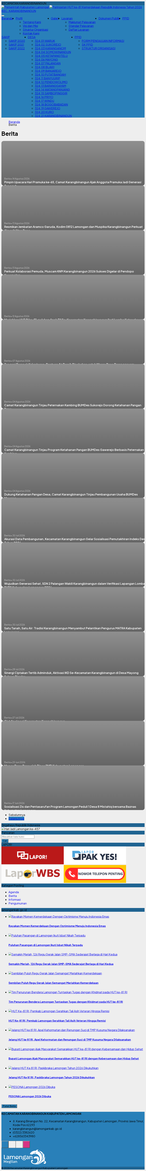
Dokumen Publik (108, 18)
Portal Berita (9, 1106)
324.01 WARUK (45, 41)
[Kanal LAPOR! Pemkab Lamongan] (12, 1146)
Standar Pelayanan (81, 26)
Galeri (55, 18)
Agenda (14, 892)
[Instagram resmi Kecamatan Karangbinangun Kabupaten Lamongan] (26, 1146)
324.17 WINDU (44, 101)
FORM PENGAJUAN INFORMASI (103, 41)
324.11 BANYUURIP (47, 78)
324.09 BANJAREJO (48, 71)
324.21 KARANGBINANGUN (53, 116)
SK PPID (87, 44)
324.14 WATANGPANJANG (52, 89)
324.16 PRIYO (44, 97)
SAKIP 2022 (17, 48)
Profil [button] (19, 18)
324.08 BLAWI (44, 67)
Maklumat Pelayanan (82, 22)
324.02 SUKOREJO (48, 44)
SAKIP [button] (5, 37)
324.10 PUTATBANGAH (50, 74)
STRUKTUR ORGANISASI (98, 48)
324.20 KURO (44, 112)
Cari (5, 840)
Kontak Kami (31, 33)
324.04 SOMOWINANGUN (53, 52)
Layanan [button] (67, 18)
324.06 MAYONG (46, 59)
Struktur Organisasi (35, 29)
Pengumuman (18, 903)
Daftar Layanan (79, 29)
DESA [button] (31, 37)
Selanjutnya (16, 818)
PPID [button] (78, 37)
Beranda (7, 18)
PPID (125, 18)
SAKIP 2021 (16, 44)
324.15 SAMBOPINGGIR (51, 93)
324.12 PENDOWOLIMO (51, 82)
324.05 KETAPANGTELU (51, 56)
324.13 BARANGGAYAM (50, 86)
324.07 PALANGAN (48, 63)
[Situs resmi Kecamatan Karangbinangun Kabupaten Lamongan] (5, 1146)
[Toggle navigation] (2, 15)
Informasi (15, 899)
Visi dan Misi (30, 26)
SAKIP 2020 (17, 41)
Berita (13, 896)
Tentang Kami (32, 22)
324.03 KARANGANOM (50, 48)
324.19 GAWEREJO (47, 108)
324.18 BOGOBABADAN (51, 104)
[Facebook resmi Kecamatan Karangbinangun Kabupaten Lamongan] (19, 1146)
